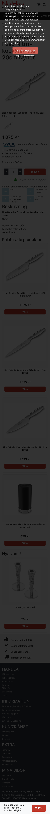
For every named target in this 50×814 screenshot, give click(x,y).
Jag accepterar (25, 50)
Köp (40, 808)
